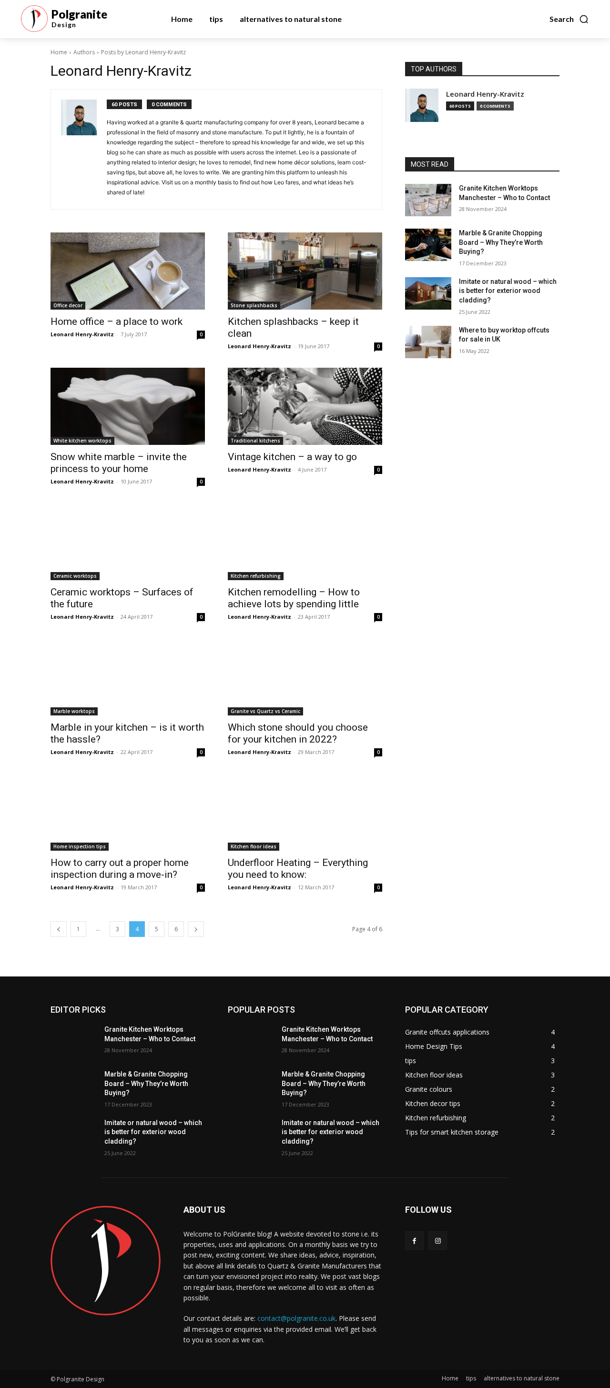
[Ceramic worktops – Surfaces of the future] (128, 541)
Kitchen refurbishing (256, 576)
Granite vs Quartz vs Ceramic (265, 711)
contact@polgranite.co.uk (296, 1318)
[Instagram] (437, 1240)
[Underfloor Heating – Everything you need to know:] (305, 812)
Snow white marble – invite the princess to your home (119, 462)
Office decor (67, 305)
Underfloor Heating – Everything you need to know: (298, 868)
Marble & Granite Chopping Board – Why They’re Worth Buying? (501, 242)
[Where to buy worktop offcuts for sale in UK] (428, 342)
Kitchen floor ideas (253, 846)
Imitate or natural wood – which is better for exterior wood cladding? (508, 291)
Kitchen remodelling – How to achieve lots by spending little (294, 598)
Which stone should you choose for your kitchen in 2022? (298, 733)
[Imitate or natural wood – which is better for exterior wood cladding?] (428, 293)
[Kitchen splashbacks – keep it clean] (305, 271)
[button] (569, 19)
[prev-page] (59, 929)
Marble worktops (74, 711)
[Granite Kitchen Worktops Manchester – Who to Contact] (428, 200)
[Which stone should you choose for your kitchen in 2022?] (305, 676)
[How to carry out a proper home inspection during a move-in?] (128, 812)
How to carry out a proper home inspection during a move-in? (120, 868)
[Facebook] (414, 1240)
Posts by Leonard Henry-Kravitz (143, 52)
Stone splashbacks (254, 305)
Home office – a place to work (117, 321)
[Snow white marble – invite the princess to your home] (128, 406)
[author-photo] (84, 149)
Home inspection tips (79, 846)
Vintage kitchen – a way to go (292, 457)
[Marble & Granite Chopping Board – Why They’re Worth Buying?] (428, 245)
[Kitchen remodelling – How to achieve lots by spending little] (305, 541)
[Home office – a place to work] (128, 271)
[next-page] (196, 929)
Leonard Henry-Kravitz (82, 334)
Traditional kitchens (255, 440)
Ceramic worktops (75, 576)
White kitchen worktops (82, 440)
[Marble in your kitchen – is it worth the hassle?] (128, 676)
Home (59, 52)
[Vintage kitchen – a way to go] (305, 406)
